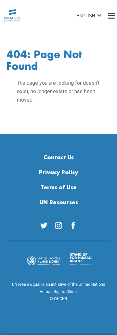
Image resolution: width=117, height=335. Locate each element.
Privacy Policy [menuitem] (58, 172)
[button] (111, 15)
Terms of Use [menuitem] (59, 187)
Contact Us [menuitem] (59, 157)
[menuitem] (44, 225)
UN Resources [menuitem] (58, 202)
